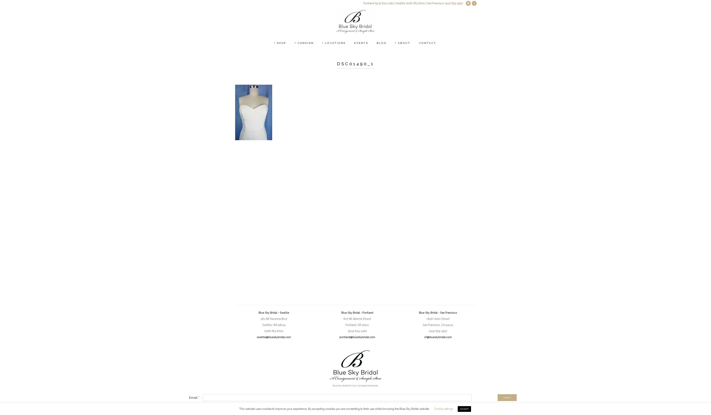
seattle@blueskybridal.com (274, 337)
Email (194, 397)
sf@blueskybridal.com (438, 337)
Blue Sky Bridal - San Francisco (438, 312)
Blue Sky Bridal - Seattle (274, 312)
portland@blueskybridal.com (357, 337)
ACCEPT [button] (464, 409)
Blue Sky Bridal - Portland (357, 312)
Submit (507, 397)
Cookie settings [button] (443, 409)
